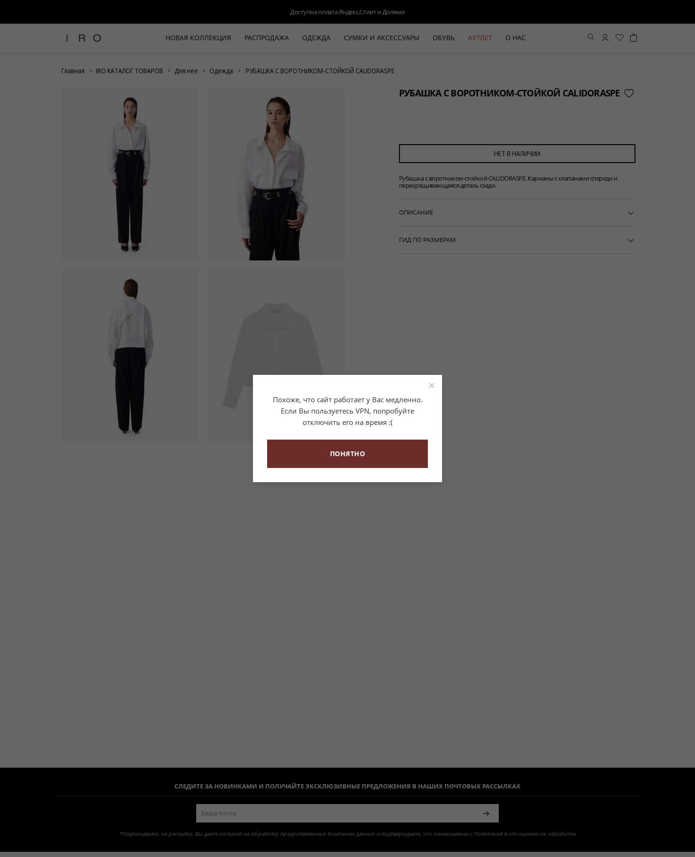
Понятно (347, 453)
